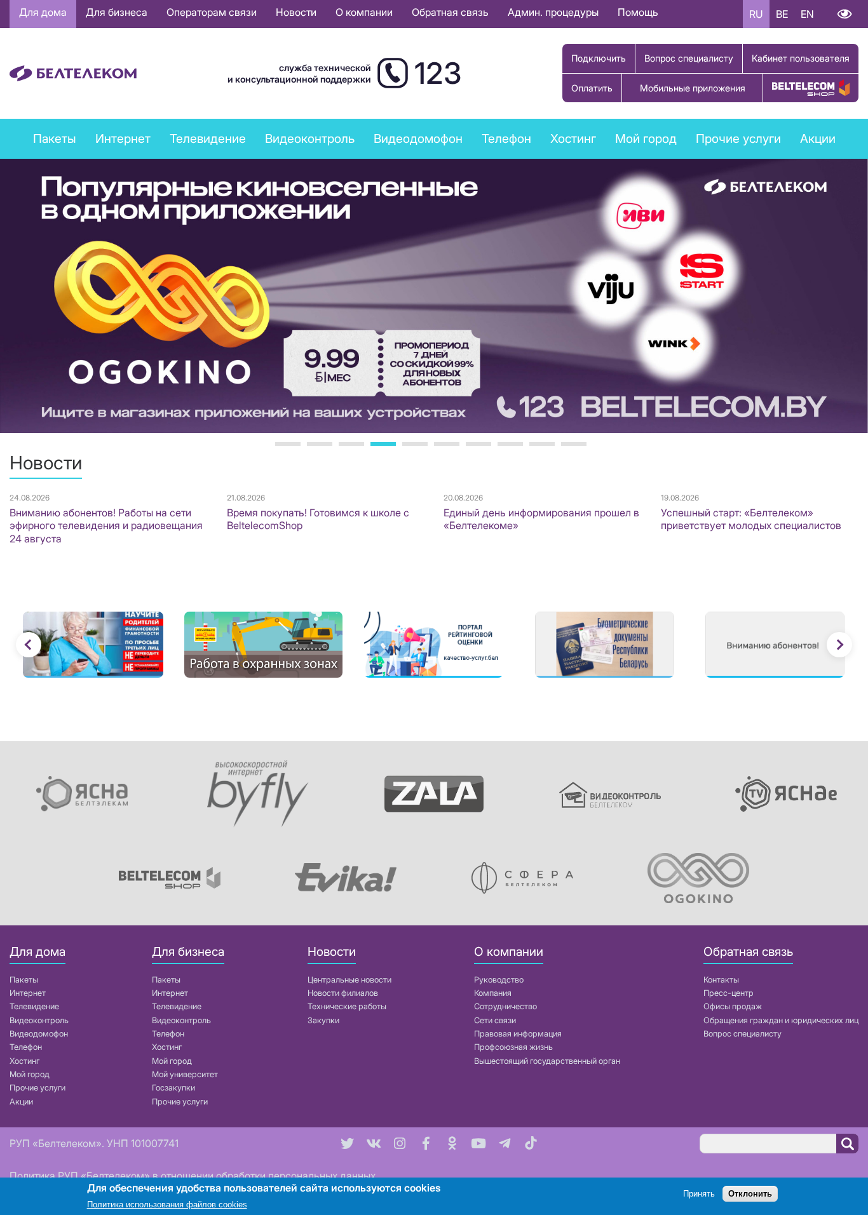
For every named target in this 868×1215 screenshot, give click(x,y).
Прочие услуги (37, 1087)
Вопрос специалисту (688, 58)
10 (574, 444)
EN (807, 14)
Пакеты (24, 979)
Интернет (28, 993)
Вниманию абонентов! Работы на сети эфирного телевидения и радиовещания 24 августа (106, 526)
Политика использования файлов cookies (167, 1205)
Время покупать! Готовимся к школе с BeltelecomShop (318, 519)
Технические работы (347, 1006)
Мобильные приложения (692, 88)
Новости (296, 12)
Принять (699, 1194)
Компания (493, 993)
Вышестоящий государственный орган (547, 1061)
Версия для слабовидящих (844, 14)
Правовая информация (518, 1033)
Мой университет (185, 1074)
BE (782, 14)
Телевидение (34, 1006)
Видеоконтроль (310, 138)
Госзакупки (173, 1087)
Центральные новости (349, 979)
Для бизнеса (116, 12)
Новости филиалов (343, 993)
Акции (21, 1101)
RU (756, 14)
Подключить (598, 58)
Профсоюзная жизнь (513, 1047)
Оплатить (592, 88)
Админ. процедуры (553, 12)
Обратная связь (450, 12)
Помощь (638, 12)
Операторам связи (211, 12)
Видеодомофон (418, 138)
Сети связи (495, 1020)
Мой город (646, 138)
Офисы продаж (732, 1006)
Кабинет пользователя (801, 58)
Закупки (323, 1020)
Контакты (721, 979)
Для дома (43, 12)
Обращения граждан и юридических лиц (780, 1020)
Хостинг (24, 1061)
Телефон (26, 1047)
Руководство (499, 979)
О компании (364, 12)
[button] (28, 644)
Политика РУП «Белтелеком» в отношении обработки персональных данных (193, 1175)
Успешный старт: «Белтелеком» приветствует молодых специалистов (751, 519)
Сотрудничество (505, 1006)
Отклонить (750, 1194)
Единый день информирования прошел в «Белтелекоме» (541, 519)
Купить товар (810, 88)
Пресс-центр (728, 993)
